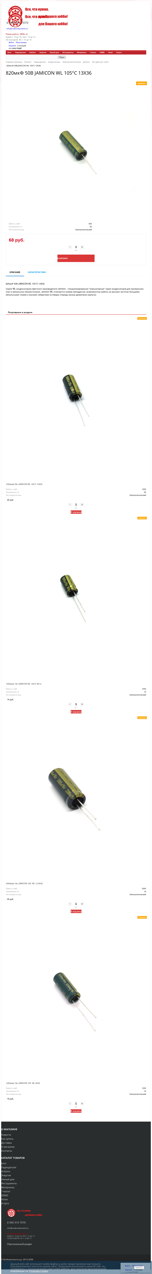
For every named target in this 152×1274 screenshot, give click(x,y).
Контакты (6, 1150)
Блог (10, 52)
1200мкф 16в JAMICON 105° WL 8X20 (23, 1083)
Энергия (42, 52)
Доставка (6, 1142)
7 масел (93, 52)
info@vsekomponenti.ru (17, 28)
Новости (6, 1134)
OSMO (102, 52)
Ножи (110, 52)
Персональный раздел (19, 1244)
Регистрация (21, 42)
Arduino (32, 52)
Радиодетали (20, 52)
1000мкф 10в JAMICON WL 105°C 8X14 (23, 683)
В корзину (76, 512)
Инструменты (67, 52)
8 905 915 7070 (17, 23)
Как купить (7, 1138)
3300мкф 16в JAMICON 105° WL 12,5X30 (24, 883)
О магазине (8, 1146)
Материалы (81, 52)
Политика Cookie (38, 1271)
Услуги (119, 52)
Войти (11, 42)
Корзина (12, 45)
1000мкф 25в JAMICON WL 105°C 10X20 (24, 484)
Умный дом (54, 52)
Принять (139, 1267)
